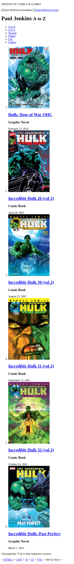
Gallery (12, 42)
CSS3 (19, 559)
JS (26, 559)
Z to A (11, 29)
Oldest (11, 36)
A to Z (11, 26)
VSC (40, 559)
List (10, 39)
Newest (12, 33)
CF (32, 559)
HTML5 (8, 559)
